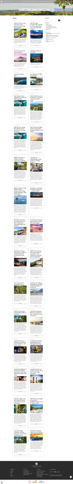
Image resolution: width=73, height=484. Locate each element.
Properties (24, 1)
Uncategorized (48, 29)
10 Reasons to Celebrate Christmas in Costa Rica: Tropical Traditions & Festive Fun (36, 285)
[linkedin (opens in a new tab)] (57, 472)
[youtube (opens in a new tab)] (55, 472)
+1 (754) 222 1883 (39, 475)
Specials (41, 1)
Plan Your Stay (34, 1)
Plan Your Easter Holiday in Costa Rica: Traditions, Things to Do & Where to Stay (36, 401)
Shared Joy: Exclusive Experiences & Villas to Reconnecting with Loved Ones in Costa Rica (20, 254)
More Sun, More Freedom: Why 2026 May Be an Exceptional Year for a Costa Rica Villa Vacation (36, 26)
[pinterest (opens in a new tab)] (53, 472)
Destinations (29, 1)
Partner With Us (45, 1)
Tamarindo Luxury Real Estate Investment (51, 27)
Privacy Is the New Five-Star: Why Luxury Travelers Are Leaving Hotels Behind (20, 25)
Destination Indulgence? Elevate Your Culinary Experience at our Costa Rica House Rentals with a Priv (20, 372)
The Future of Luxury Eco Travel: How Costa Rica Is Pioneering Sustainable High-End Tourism (19, 223)
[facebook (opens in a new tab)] (51, 472)
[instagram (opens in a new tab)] (59, 472)
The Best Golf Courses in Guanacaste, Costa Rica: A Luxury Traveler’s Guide (36, 98)
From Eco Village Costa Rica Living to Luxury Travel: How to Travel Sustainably (20, 401)
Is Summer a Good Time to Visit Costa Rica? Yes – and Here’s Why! (36, 189)
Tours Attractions (48, 28)
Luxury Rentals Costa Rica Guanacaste (19, 51)
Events (38, 1)
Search (51, 9)
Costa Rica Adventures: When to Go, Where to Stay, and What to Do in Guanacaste (36, 313)
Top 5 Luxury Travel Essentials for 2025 (19, 283)
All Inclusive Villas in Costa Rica (35, 51)
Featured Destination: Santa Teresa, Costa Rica (36, 431)
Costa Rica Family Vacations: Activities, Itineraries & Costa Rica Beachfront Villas (20, 433)
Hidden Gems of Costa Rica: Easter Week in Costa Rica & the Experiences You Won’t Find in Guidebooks (36, 254)
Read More (20, 45)
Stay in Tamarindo (26, 472)
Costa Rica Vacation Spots (19, 74)
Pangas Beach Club (26, 474)
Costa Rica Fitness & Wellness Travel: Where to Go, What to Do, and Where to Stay (20, 343)
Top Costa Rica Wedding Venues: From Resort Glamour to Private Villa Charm (36, 129)
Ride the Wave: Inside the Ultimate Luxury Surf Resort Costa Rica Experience (19, 129)
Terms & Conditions (39, 476)
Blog (11, 474)
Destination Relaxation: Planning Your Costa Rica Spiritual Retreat (36, 342)
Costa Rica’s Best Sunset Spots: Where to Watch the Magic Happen (36, 221)
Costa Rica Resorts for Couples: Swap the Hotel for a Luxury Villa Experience (36, 371)
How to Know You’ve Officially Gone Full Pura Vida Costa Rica (20, 97)
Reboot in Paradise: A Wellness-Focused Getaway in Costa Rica (19, 159)
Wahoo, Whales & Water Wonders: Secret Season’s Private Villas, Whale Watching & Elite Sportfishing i (20, 191)
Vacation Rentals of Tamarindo (28, 473)
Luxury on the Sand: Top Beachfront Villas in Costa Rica (20, 313)
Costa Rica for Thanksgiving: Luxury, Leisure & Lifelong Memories (36, 160)
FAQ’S (11, 473)
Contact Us (50, 1)
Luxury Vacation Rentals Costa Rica (50, 26)
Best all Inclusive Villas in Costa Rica (36, 74)
